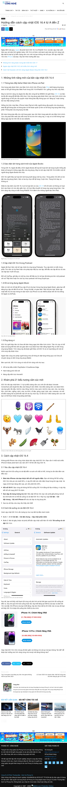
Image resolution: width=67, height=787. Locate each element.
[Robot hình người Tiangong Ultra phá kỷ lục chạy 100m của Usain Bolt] (46, 706)
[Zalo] (46, 766)
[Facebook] (3, 29)
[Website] (57, 762)
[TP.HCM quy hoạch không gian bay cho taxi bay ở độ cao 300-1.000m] (60, 706)
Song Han (5, 25)
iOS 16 (57, 94)
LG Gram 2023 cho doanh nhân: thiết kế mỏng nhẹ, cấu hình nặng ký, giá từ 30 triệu (51, 675)
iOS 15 (41, 186)
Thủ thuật (33, 10)
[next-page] (5, 721)
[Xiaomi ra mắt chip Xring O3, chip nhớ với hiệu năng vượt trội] (7, 706)
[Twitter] (7, 29)
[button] (63, 3)
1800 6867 (53, 759)
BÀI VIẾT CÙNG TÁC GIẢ (28, 700)
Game (41, 10)
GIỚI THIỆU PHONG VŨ (52, 746)
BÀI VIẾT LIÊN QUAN (9, 700)
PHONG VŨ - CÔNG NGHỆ (9, 746)
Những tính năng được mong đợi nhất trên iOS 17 (20, 62)
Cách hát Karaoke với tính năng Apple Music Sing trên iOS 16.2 (25, 70)
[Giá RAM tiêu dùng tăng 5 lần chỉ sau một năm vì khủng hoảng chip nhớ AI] (33, 706)
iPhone (10, 56)
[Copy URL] (11, 29)
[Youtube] (61, 762)
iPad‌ (47, 87)
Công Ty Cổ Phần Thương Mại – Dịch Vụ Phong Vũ (17, 775)
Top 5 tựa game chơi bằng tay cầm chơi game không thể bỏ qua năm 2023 (16, 675)
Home (2, 16)
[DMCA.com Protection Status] (42, 786)
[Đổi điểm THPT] (33, 42)
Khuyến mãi (60, 10)
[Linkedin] (50, 762)
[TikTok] (54, 762)
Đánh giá (25, 10)
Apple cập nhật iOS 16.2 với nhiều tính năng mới (20, 66)
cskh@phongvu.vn (50, 756)
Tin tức (17, 10)
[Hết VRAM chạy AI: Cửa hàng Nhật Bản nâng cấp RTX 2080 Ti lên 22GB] (20, 706)
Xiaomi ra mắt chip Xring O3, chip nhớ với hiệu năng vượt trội (6, 713)
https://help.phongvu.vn (52, 752)
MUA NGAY (26, 622)
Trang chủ (9, 10)
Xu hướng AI (50, 10)
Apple (17, 50)
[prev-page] (2, 721)
